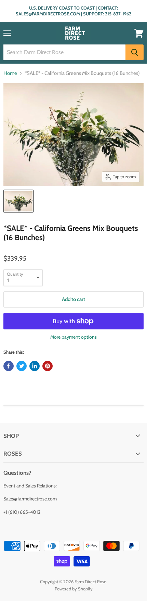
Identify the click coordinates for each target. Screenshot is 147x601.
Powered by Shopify (74, 588)
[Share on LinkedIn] (34, 366)
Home (10, 73)
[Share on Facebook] (8, 366)
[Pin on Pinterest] (47, 366)
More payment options (73, 337)
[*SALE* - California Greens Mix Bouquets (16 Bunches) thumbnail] (18, 201)
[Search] (134, 52)
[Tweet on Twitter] (21, 366)
